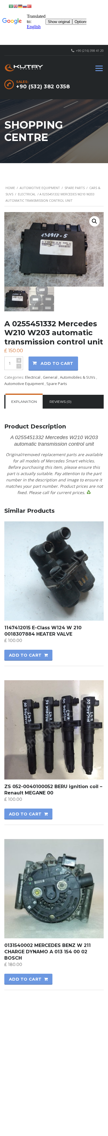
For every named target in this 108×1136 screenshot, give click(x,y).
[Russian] (24, 6)
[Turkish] (29, 6)
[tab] (24, 402)
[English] (15, 6)
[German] (20, 6)
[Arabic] (11, 6)
